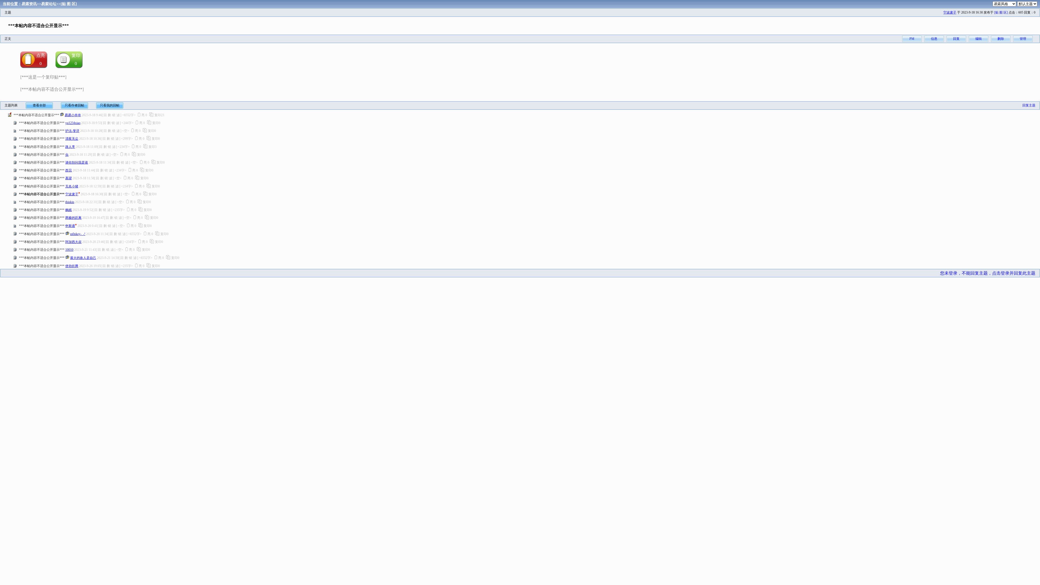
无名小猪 (71, 186)
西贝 (68, 170)
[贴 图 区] (69, 4)
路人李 (70, 147)
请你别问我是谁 (76, 162)
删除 (1000, 39)
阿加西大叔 (73, 242)
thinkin (69, 202)
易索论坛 (48, 4)
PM (911, 39)
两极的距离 (73, 218)
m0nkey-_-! (77, 234)
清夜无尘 (71, 139)
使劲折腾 (71, 266)
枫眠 (68, 210)
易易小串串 (73, 115)
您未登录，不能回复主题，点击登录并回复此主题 (987, 273)
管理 (1023, 39)
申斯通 (70, 226)
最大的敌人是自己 (83, 258)
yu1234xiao (72, 123)
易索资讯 (29, 4)
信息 (934, 39)
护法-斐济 (72, 131)
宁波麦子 (949, 12)
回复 (956, 39)
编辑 (978, 39)
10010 (69, 250)
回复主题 (1028, 105)
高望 (68, 178)
